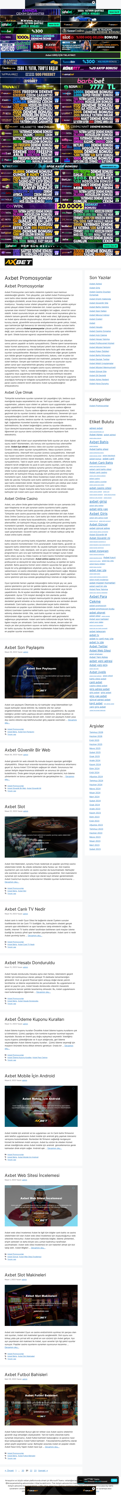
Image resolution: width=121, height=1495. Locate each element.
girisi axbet (106, 692)
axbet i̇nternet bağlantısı (96, 554)
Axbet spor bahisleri (99, 619)
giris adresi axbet (99, 689)
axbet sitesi (94, 616)
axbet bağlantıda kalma (96, 452)
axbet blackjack (109, 456)
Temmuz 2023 (96, 829)
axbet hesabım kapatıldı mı (97, 541)
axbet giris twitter (96, 506)
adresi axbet (96, 428)
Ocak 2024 (94, 805)
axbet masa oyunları (95, 567)
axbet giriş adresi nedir (98, 518)
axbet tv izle (96, 642)
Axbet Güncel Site (98, 371)
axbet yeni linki (94, 668)
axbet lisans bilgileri (97, 564)
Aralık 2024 (94, 760)
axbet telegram (97, 631)
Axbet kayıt (109, 557)
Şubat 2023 (95, 849)
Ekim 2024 (94, 768)
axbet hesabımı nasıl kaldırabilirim (99, 545)
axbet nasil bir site (98, 586)
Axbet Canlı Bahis (101, 462)
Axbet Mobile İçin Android (30, 1075)
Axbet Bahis (12, 732)
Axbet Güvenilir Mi (34, 788)
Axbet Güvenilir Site (98, 303)
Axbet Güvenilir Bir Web (27, 749)
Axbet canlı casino (98, 472)
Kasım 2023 (95, 813)
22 (31, 1470)
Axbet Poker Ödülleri (99, 351)
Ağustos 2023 (96, 825)
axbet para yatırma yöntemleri (98, 592)
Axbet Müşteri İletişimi (99, 347)
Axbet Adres (96, 434)
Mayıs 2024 (95, 788)
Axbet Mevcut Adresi (99, 315)
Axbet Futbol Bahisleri (26, 1374)
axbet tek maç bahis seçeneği (98, 628)
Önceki (9, 1470)
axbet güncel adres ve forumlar (98, 531)
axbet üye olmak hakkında (97, 710)
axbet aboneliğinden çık (96, 431)
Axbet (92, 323)
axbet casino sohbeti (95, 491)
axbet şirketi (108, 676)
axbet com (106, 491)
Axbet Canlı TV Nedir (25, 909)
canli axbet (95, 682)
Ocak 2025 (94, 756)
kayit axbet (96, 703)
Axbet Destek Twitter (99, 359)
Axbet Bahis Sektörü (99, 307)
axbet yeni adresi (100, 661)
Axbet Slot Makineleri (25, 1274)
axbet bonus (95, 458)
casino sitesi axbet (98, 685)
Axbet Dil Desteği (97, 375)
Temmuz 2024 (96, 780)
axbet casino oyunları (98, 482)
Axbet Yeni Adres (98, 657)
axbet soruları (106, 616)
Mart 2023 (94, 845)
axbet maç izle (97, 570)
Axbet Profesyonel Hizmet (101, 343)
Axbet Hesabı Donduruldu (30, 962)
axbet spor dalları (96, 622)
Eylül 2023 (94, 821)
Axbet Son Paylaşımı (24, 647)
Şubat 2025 (95, 752)
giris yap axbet (98, 696)
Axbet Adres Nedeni (99, 379)
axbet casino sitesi (100, 487)
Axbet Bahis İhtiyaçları (99, 355)
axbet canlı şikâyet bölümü (97, 476)
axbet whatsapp (96, 654)
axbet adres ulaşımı (95, 438)
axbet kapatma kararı (95, 558)
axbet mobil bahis (94, 574)
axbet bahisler (93, 446)
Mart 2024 (94, 797)
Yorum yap (11, 734)
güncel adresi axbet (99, 699)
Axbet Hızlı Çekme (98, 335)
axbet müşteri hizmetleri (102, 582)
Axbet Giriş (94, 288)
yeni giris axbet (97, 706)
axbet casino (94, 479)
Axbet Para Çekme (39, 1057)
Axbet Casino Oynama (100, 331)
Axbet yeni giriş (98, 665)
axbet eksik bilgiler (110, 494)
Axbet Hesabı (95, 327)
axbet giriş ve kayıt (105, 521)
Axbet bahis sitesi (98, 449)
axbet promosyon (97, 605)
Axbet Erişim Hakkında (100, 299)
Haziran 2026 (95, 736)
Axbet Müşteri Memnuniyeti (102, 367)
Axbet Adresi (95, 284)
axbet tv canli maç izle (101, 638)
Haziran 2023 (95, 833)
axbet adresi (110, 434)
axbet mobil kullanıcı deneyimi (98, 577)
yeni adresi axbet (109, 704)
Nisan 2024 (94, 793)
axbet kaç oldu (108, 561)
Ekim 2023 (94, 817)
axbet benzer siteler (95, 456)
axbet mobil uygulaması (98, 580)
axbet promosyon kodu (101, 608)
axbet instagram (98, 550)
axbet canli (108, 458)
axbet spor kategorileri (96, 625)
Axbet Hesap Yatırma (99, 339)
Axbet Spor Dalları (98, 311)
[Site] (30, 93)
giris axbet (94, 692)
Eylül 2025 (94, 740)
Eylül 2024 (94, 772)
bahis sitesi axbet (97, 679)
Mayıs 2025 (94, 748)
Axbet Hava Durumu (99, 383)
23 (35, 1470)
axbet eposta (108, 497)
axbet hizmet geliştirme (96, 547)
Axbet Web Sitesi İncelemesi (32, 1175)
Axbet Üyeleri (95, 319)
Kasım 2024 (95, 764)
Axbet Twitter (98, 646)
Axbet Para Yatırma (98, 589)
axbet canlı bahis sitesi (100, 469)
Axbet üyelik (97, 672)
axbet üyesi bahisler (95, 676)
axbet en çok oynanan (95, 497)
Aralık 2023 (94, 809)
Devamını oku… (12, 882)
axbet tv (94, 635)
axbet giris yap (98, 509)
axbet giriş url (93, 521)
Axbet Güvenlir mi (99, 537)
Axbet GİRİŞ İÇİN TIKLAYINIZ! (60, 55)
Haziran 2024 (95, 784)
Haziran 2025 (95, 744)
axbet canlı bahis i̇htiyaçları (97, 466)
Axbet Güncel (12, 1257)
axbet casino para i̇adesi (96, 485)
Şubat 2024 (95, 801)
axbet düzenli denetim (96, 494)
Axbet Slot (15, 806)
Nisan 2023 (94, 841)
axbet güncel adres (99, 528)
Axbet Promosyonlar (15, 729)
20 (23, 1470)
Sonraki (43, 1470)
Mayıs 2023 (95, 837)
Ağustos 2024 (96, 776)
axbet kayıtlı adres (95, 561)
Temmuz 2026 (96, 732)
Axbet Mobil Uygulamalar (101, 363)
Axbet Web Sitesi (100, 650)
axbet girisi (98, 501)
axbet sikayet (97, 612)
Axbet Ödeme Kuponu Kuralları (34, 1019)
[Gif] (60, 127)
